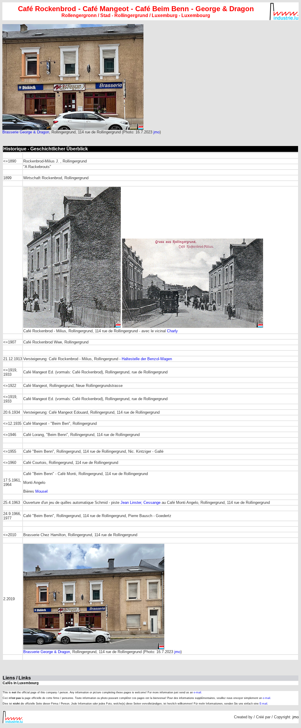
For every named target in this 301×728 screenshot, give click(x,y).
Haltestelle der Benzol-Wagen (147, 359)
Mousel (41, 491)
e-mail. (198, 692)
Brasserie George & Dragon (25, 132)
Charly (172, 331)
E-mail (263, 703)
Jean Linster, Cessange (140, 502)
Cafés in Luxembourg (21, 683)
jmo (156, 132)
